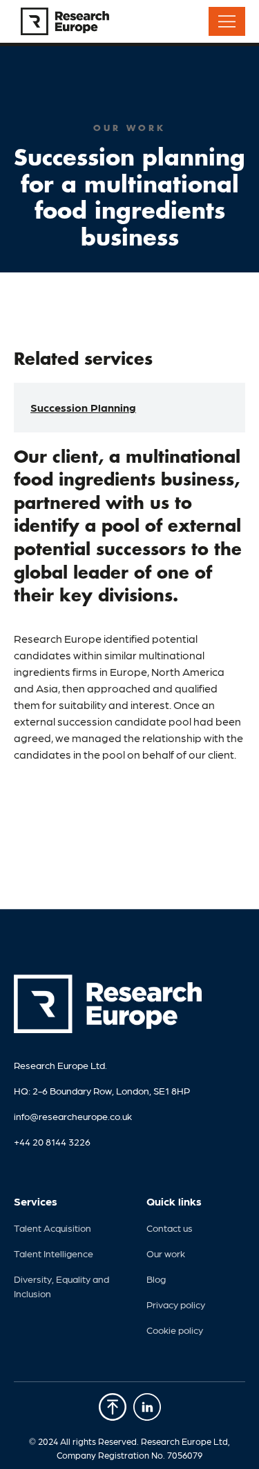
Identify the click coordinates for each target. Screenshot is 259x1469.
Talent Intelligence (53, 1253)
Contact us (169, 1227)
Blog (156, 1278)
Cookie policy (174, 1329)
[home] (61, 21)
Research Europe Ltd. (60, 1064)
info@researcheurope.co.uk (73, 1115)
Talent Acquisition (52, 1227)
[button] (227, 21)
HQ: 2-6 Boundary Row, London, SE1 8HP (102, 1090)
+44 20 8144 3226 (52, 1141)
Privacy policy (175, 1304)
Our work (165, 1253)
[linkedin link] (112, 1408)
